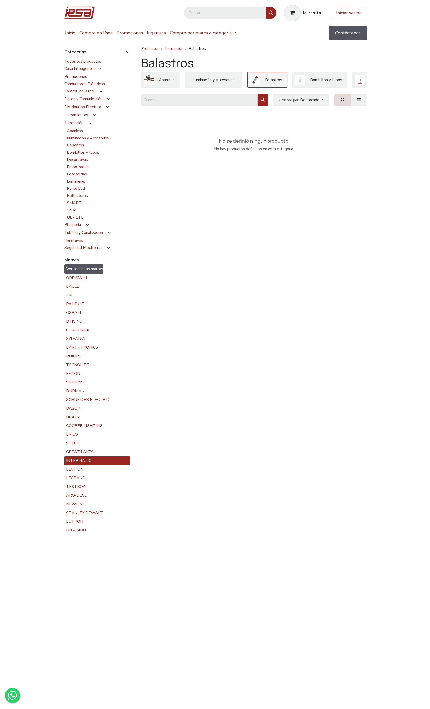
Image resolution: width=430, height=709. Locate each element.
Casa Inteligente (78, 68)
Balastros (75, 145)
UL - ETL (75, 217)
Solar (71, 210)
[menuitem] (70, 33)
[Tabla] (342, 100)
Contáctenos (348, 33)
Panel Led (76, 188)
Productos (150, 48)
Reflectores (77, 195)
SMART (74, 203)
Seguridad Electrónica (83, 247)
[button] (301, 100)
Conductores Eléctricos (84, 84)
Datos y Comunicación (83, 99)
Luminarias (76, 181)
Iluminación (73, 123)
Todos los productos (82, 61)
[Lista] (358, 100)
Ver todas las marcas (84, 269)
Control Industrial (79, 91)
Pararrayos (73, 240)
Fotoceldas (77, 174)
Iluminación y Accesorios (88, 138)
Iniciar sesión (349, 13)
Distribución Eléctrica (82, 107)
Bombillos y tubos (83, 152)
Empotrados (78, 167)
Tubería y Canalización (83, 232)
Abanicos (75, 131)
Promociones (75, 76)
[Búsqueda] (271, 13)
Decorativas (77, 159)
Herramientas (76, 115)
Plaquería (72, 224)
